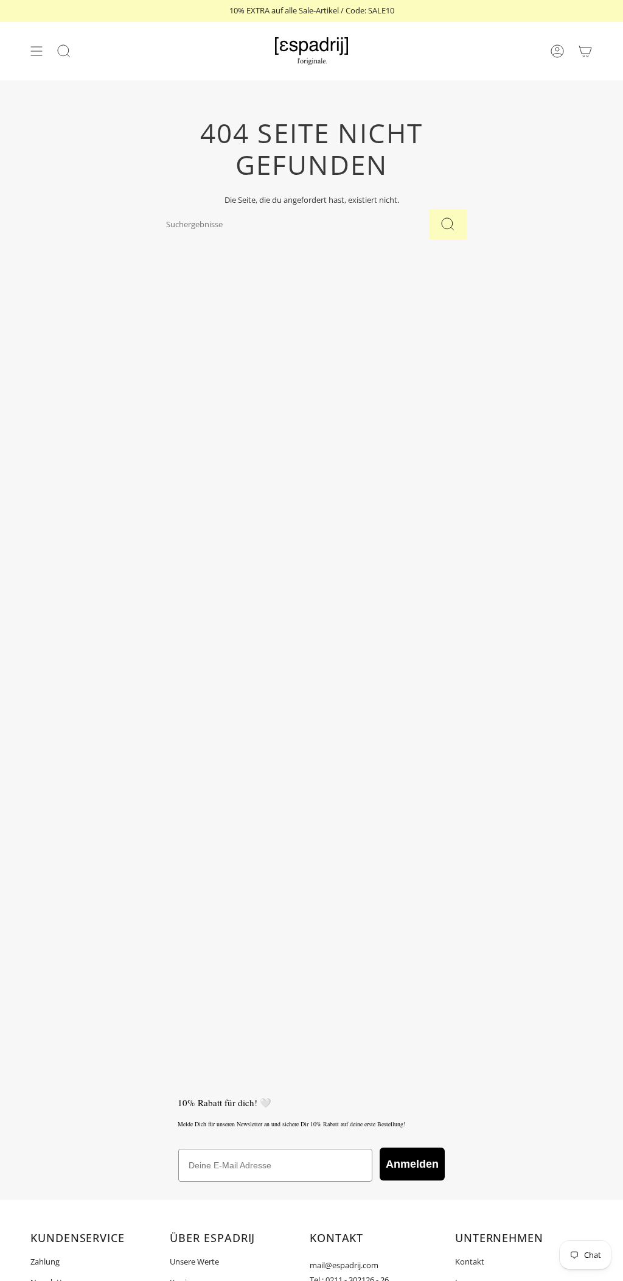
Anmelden (412, 1164)
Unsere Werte (194, 1261)
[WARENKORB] (585, 51)
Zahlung (45, 1261)
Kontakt (469, 1261)
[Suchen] (448, 224)
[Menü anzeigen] (36, 51)
